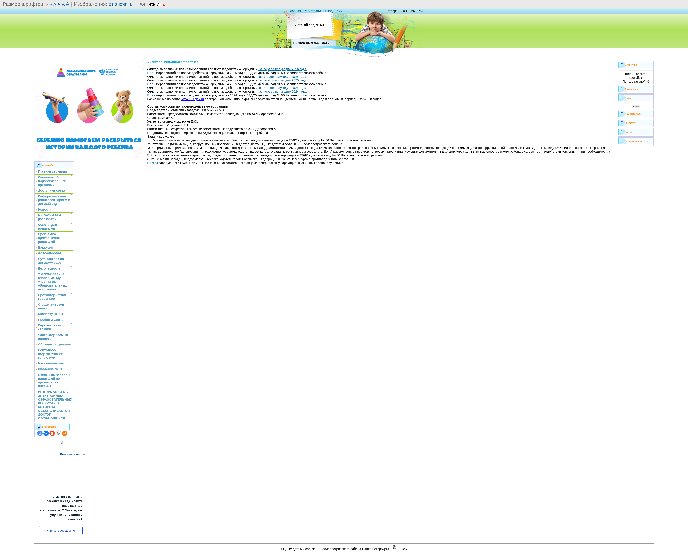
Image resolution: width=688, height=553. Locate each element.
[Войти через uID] (40, 433)
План (151, 73)
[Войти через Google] (58, 433)
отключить (121, 4)
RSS (338, 11)
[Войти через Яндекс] (52, 433)
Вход (329, 11)
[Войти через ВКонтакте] (46, 433)
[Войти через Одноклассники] (64, 433)
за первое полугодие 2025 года (282, 80)
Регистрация (313, 11)
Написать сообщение (60, 530)
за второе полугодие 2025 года (282, 76)
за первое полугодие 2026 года (282, 69)
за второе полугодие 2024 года (282, 88)
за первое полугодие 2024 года (283, 91)
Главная (294, 11)
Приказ (153, 163)
